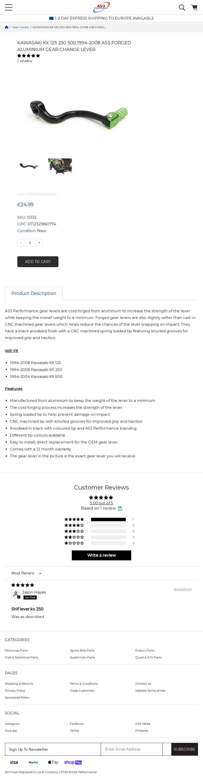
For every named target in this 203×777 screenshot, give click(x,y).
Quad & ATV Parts (148, 657)
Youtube (11, 730)
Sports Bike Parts (82, 650)
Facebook (77, 723)
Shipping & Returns (19, 683)
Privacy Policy (15, 690)
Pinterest (141, 730)
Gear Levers (20, 27)
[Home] (6, 27)
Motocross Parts (16, 650)
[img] (101, 585)
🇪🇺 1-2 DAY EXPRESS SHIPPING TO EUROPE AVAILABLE (101, 18)
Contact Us (143, 683)
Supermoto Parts (82, 657)
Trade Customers (82, 690)
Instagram (12, 723)
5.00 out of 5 (101, 503)
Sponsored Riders (17, 697)
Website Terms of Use (150, 690)
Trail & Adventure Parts (21, 657)
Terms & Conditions (84, 683)
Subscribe (184, 749)
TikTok (74, 730)
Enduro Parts (144, 650)
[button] (79, 55)
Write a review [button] (101, 555)
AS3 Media (142, 723)
